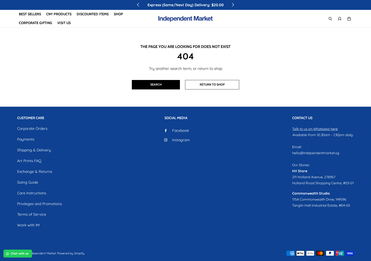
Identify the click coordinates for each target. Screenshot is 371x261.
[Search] (330, 18)
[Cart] (349, 18)
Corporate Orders (32, 128)
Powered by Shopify (70, 253)
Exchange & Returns (34, 171)
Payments (25, 139)
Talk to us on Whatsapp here (315, 129)
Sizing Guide (27, 182)
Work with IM (28, 225)
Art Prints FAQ (29, 160)
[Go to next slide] (232, 4)
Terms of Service (31, 214)
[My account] (339, 18)
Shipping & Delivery (34, 150)
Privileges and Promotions (39, 203)
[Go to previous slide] (138, 4)
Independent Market (42, 253)
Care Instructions (31, 193)
